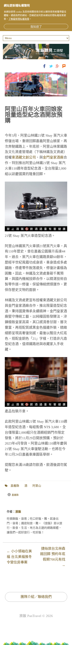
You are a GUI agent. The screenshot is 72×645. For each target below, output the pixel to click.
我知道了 (36, 26)
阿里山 (36, 485)
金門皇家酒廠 (53, 157)
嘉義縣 (15, 485)
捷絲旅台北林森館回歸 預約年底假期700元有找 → (52, 557)
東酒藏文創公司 (24, 157)
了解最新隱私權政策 (18, 19)
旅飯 (18, 511)
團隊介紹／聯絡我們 (36, 597)
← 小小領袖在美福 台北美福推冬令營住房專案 (19, 556)
